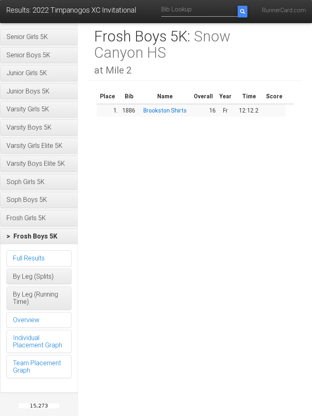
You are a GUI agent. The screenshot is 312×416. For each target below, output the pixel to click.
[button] (39, 37)
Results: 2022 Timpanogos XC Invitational (71, 10)
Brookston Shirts (164, 110)
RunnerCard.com (284, 10)
